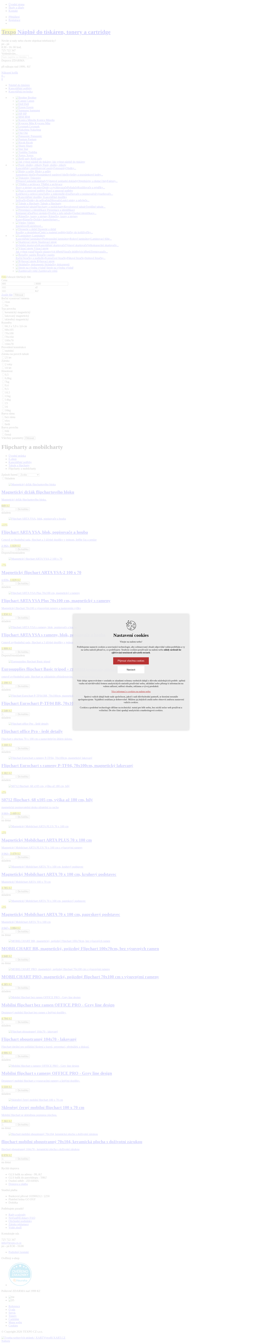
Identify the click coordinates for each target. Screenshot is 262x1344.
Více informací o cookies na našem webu (131, 691)
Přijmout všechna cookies (131, 660)
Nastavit (131, 669)
